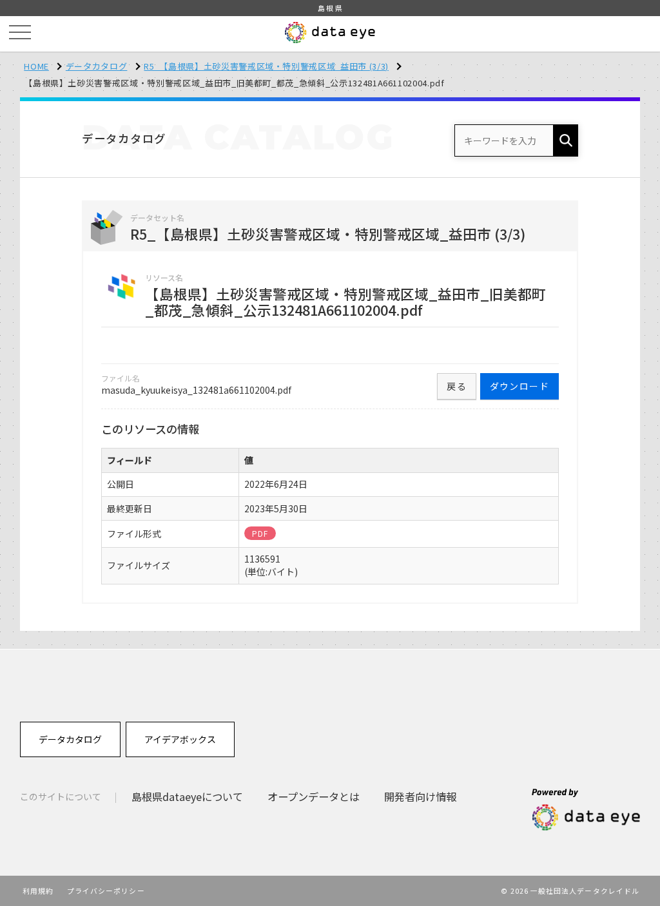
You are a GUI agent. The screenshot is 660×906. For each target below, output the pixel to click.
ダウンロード (519, 386)
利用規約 (38, 890)
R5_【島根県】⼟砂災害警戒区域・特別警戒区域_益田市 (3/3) (266, 66)
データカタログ (97, 66)
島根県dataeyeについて (187, 796)
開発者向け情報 (420, 796)
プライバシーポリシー (106, 890)
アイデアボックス (180, 739)
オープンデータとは (313, 796)
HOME (36, 66)
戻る (457, 386)
